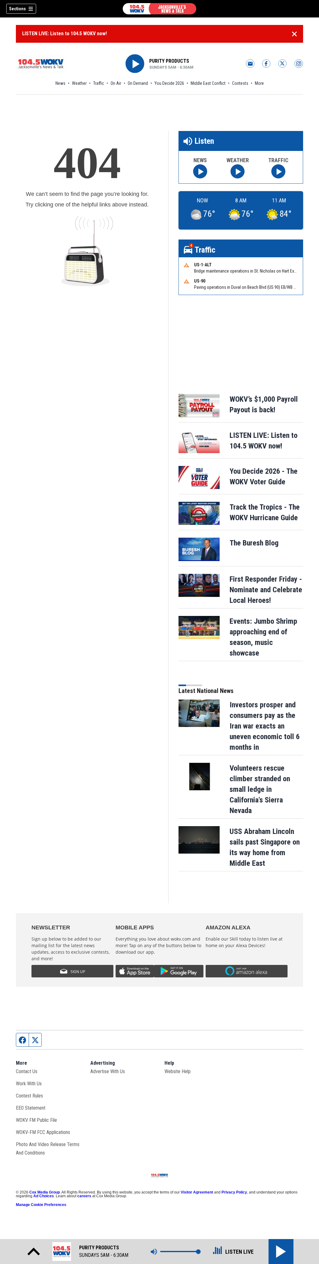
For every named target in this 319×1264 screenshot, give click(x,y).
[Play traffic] (278, 171)
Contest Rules (29, 1096)
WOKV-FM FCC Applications (43, 1132)
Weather (79, 83)
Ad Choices (43, 1196)
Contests (240, 83)
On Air (116, 83)
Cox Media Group (44, 1192)
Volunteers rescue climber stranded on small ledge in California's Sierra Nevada (260, 789)
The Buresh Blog (254, 543)
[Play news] (200, 171)
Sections (17, 8)
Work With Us (29, 1084)
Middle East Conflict (208, 83)
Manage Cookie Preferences (41, 1205)
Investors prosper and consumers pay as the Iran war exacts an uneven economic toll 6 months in (265, 726)
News (60, 83)
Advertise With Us (107, 1071)
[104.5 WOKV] (159, 8)
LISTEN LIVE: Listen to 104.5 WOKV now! (64, 33)
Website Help (177, 1071)
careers (84, 1196)
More (259, 83)
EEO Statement (30, 1108)
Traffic (98, 83)
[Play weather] (238, 171)
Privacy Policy (234, 1192)
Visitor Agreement (197, 1192)
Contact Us (26, 1071)
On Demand (138, 83)
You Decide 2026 (169, 83)
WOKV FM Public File (36, 1120)
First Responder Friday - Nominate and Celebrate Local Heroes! (266, 590)
